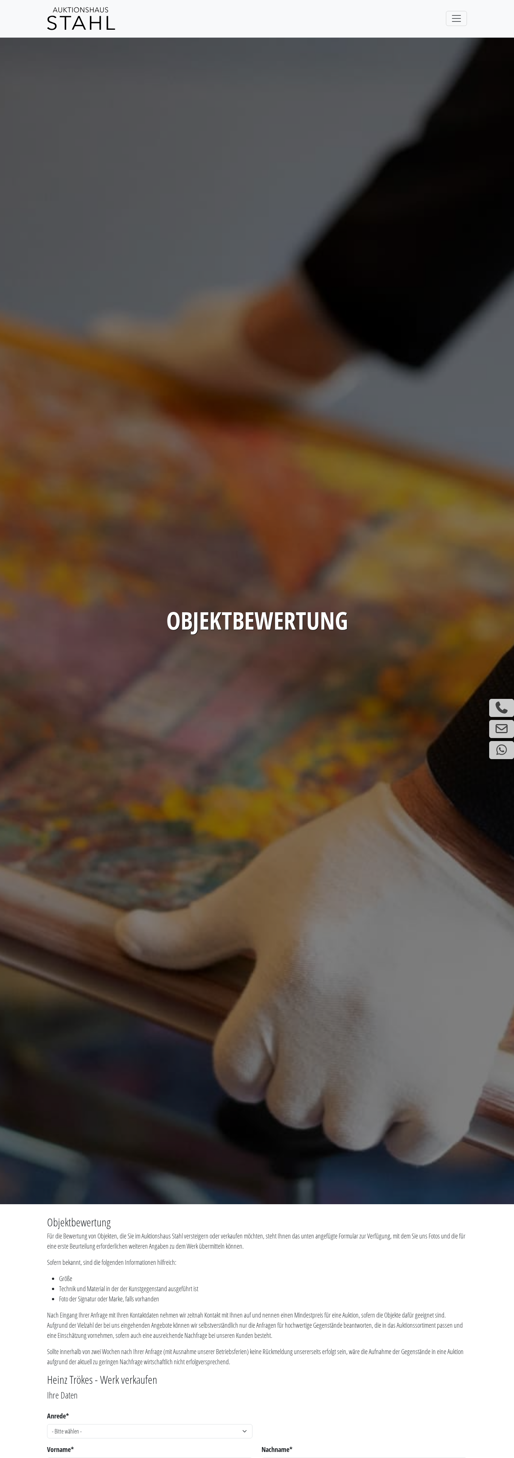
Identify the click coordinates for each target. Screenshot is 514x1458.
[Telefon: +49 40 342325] (501, 708)
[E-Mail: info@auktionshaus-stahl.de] (501, 729)
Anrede (58, 1415)
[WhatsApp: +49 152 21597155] (501, 750)
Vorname (60, 1449)
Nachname (277, 1449)
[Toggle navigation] (456, 18)
